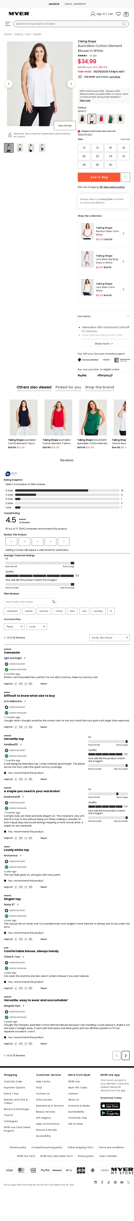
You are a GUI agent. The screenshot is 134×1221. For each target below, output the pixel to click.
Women (8, 34)
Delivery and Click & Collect (16, 1101)
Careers (73, 1093)
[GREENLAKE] (111, 119)
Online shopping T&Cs (80, 1147)
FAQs (39, 1087)
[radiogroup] (104, 156)
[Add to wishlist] (125, 177)
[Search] (124, 24)
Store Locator (44, 1099)
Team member (108, 1156)
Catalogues (11, 1121)
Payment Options (14, 1087)
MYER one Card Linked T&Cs (56, 1156)
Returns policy (18, 1147)
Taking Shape (87, 41)
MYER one (74, 1081)
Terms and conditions (111, 1147)
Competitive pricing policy (47, 1147)
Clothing (18, 34)
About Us (73, 1099)
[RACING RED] (101, 119)
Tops (28, 34)
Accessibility (43, 1136)
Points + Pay (11, 1093)
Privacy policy (86, 1156)
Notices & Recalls (46, 1130)
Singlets (37, 34)
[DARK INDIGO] (120, 119)
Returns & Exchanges (16, 1109)
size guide (125, 139)
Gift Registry (43, 1117)
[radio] (84, 148)
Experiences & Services (50, 1105)
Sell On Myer (75, 1123)
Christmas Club (77, 1117)
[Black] (82, 119)
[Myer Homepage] (19, 15)
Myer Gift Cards (77, 1087)
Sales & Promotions (47, 1123)
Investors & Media (79, 1105)
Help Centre (43, 1081)
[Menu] (7, 23)
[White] (92, 119)
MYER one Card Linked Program (17, 1129)
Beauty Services (45, 1111)
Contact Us (43, 1093)
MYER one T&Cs (26, 1156)
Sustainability (76, 1111)
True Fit (8, 1115)
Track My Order (13, 1081)
